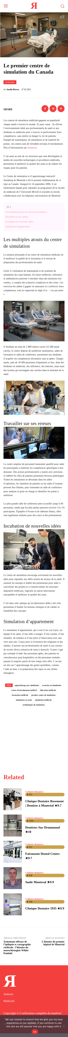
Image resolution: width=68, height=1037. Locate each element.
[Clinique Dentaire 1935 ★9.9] (12, 904)
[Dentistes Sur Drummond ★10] (12, 825)
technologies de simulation (34, 705)
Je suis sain (10, 82)
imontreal (32, 147)
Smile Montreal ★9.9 (39, 882)
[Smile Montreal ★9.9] (12, 878)
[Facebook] (44, 108)
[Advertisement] (34, 736)
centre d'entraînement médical (24, 690)
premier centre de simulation (43, 695)
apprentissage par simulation (27, 685)
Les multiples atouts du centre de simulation (26, 212)
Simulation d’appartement (17, 226)
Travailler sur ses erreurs (16, 216)
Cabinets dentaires (34, 792)
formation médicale (20, 695)
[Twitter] (53, 108)
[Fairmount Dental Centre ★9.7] (12, 852)
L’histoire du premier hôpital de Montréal (53, 943)
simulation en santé (24, 700)
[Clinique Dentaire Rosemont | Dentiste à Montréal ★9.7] (12, 799)
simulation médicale (43, 700)
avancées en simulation (51, 685)
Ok (34, 1031)
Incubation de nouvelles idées (19, 221)
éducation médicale (48, 690)
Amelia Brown (12, 89)
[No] (63, 1026)
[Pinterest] (61, 108)
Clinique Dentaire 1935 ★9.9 (44, 908)
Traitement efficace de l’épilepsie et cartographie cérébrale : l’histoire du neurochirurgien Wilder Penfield (17, 947)
